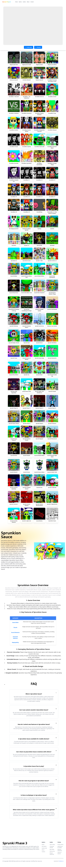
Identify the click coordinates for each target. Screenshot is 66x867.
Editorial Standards (60, 850)
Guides (24, 1)
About (28, 1)
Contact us (61, 861)
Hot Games (44, 846)
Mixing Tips (52, 851)
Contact (32, 1)
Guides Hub (44, 848)
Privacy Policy (60, 844)
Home (16, 1)
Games (20, 1)
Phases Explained (52, 853)
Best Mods (52, 849)
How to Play (52, 844)
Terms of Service (59, 853)
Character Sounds (52, 847)
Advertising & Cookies (60, 847)
